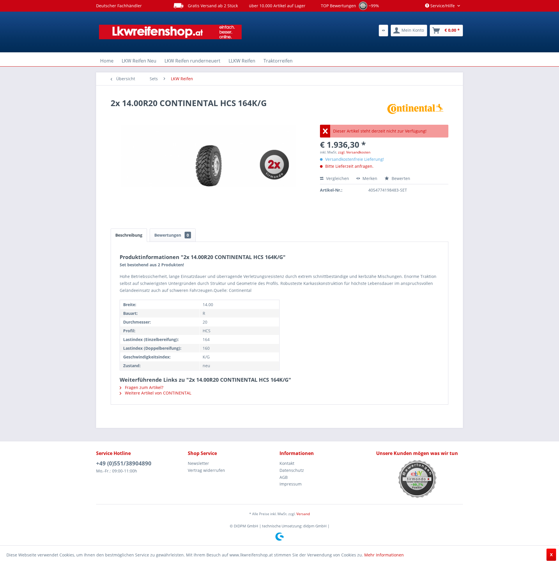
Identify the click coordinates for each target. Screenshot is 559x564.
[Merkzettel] (383, 30)
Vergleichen (337, 178)
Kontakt (287, 463)
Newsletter (198, 463)
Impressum (291, 484)
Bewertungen (171, 235)
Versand (303, 513)
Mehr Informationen (384, 555)
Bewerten (400, 178)
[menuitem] (383, 30)
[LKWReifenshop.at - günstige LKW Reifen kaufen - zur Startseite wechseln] (170, 32)
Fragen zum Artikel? (143, 387)
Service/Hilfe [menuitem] (442, 5)
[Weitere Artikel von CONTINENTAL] (415, 109)
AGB (284, 477)
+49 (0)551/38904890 (123, 463)
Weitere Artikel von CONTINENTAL (157, 393)
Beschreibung (128, 235)
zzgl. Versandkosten (354, 152)
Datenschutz (292, 470)
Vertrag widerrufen (206, 470)
